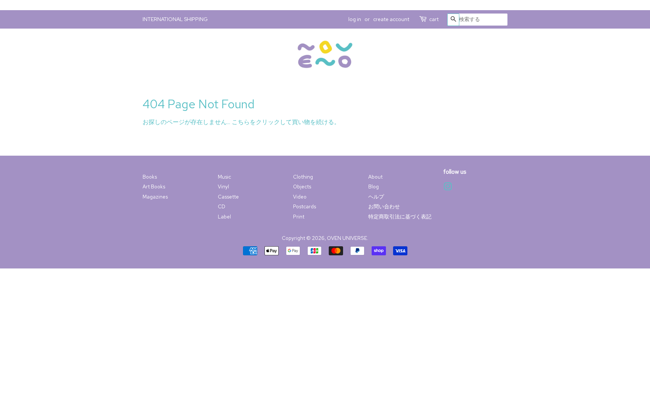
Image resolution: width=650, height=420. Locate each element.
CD (221, 206)
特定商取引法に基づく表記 (399, 216)
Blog (373, 186)
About (375, 176)
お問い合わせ (384, 206)
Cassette (228, 196)
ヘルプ (376, 196)
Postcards (304, 206)
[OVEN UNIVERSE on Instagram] (447, 188)
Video (300, 196)
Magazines (155, 196)
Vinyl (223, 186)
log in (354, 19)
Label (224, 216)
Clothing (303, 176)
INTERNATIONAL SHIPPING (175, 19)
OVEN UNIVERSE (347, 238)
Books (150, 176)
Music (224, 176)
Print (298, 216)
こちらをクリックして (262, 122)
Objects (302, 186)
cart (434, 19)
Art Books (154, 186)
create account (391, 19)
